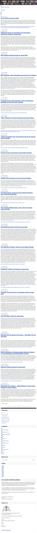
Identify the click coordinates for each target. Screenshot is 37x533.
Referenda (3, 447)
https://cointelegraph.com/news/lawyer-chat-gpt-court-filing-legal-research (13, 187)
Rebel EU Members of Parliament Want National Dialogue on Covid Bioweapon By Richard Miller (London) (17, 353)
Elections (3, 451)
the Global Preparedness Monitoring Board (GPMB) (12, 80)
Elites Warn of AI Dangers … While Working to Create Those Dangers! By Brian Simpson (18, 386)
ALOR (2, 412)
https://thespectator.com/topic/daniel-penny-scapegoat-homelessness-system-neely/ (15, 221)
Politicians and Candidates (5, 434)
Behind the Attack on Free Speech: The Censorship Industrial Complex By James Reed (15, 33)
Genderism (3, 438)
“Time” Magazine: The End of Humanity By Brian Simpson (17, 118)
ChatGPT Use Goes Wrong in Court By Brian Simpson (16, 178)
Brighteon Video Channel (5, 420)
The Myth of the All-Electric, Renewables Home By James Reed (17, 293)
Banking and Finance (4, 440)
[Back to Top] (35, 531)
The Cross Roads (4, 415)
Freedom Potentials (4, 414)
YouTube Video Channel (5, 417)
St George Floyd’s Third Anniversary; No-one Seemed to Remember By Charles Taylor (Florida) (17, 101)
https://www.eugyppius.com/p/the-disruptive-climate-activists (11, 380)
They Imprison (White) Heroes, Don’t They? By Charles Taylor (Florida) (16, 208)
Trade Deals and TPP (4, 449)
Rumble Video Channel (5, 421)
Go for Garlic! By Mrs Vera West (10, 18)
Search (33, 459)
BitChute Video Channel (5, 418)
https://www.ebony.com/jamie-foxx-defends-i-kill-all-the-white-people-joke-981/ (14, 147)
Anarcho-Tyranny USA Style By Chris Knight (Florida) (16, 153)
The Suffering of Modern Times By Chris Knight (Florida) (17, 247)
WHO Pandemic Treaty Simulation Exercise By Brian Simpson (18, 75)
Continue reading (4, 29)
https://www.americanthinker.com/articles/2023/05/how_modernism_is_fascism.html (15, 287)
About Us (2, 453)
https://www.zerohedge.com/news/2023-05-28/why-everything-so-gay (12, 202)
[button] (18, 12)
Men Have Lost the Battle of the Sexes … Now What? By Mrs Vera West (18, 335)
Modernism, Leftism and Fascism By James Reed (15, 269)
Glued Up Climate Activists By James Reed (13, 367)
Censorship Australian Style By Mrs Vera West (14, 227)
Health (2, 436)
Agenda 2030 (3, 445)
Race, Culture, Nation (4, 429)
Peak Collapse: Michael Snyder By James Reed (14, 55)
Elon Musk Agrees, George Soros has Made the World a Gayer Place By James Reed (17, 193)
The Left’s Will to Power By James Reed (12, 316)
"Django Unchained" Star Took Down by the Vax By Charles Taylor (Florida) (18, 137)
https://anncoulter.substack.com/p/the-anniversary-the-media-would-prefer (14, 112)
